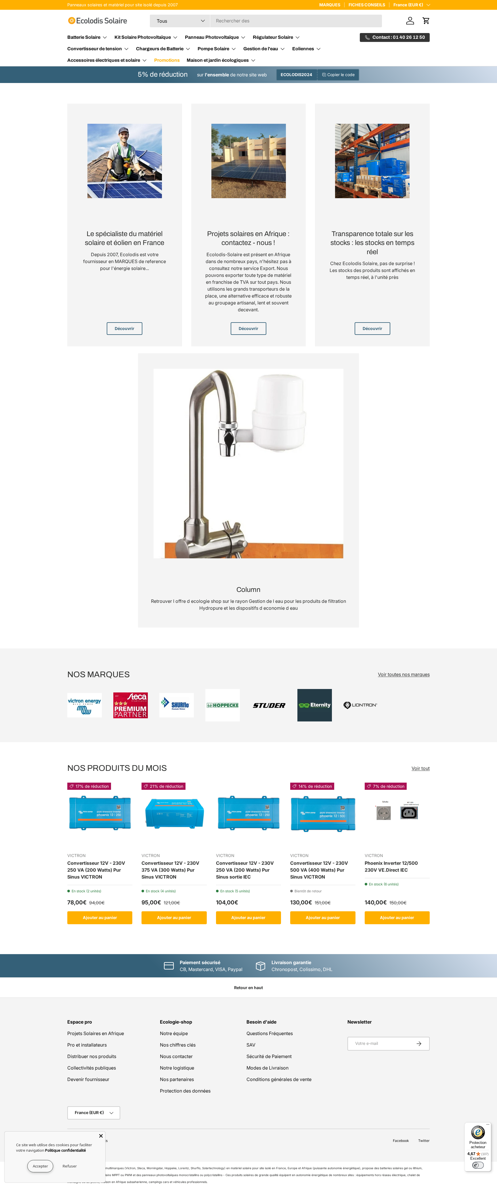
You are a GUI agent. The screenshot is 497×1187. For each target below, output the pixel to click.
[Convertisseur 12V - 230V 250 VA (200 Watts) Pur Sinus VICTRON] (99, 815)
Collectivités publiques (91, 1068)
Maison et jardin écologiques (218, 60)
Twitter (424, 1140)
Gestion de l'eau (260, 48)
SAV (250, 1045)
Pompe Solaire (213, 48)
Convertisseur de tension (94, 48)
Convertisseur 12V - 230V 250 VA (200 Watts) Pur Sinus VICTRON (96, 870)
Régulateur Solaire (273, 37)
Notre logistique (177, 1068)
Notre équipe (174, 1033)
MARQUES (329, 4)
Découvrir (124, 328)
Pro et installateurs (87, 1045)
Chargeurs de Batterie (159, 48)
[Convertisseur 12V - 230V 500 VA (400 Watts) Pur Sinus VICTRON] (322, 815)
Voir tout (421, 768)
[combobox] (266, 20)
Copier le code (341, 74)
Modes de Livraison (267, 1068)
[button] (426, 20)
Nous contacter (176, 1056)
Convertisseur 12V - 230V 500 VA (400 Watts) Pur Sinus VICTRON (319, 870)
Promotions (167, 60)
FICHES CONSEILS (367, 4)
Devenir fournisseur (88, 1079)
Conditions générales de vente (278, 1079)
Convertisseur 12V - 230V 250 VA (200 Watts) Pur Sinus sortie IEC (245, 870)
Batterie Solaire (83, 37)
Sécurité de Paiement (269, 1056)
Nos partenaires (177, 1079)
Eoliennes (303, 48)
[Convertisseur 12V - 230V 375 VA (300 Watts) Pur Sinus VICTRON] (174, 815)
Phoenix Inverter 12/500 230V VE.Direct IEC (391, 866)
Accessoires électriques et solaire (103, 60)
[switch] (478, 1165)
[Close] (101, 1136)
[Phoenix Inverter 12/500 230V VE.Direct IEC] (397, 815)
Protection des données (185, 1091)
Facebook (401, 1140)
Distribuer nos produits (91, 1056)
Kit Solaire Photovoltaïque (142, 37)
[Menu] (487, 1125)
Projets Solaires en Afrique (95, 1033)
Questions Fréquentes (269, 1033)
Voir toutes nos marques (404, 674)
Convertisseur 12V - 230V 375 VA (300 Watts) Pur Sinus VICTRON (170, 870)
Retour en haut (248, 987)
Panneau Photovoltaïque (212, 37)
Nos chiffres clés (178, 1045)
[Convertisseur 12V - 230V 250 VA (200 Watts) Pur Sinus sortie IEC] (248, 815)
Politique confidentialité (65, 1150)
